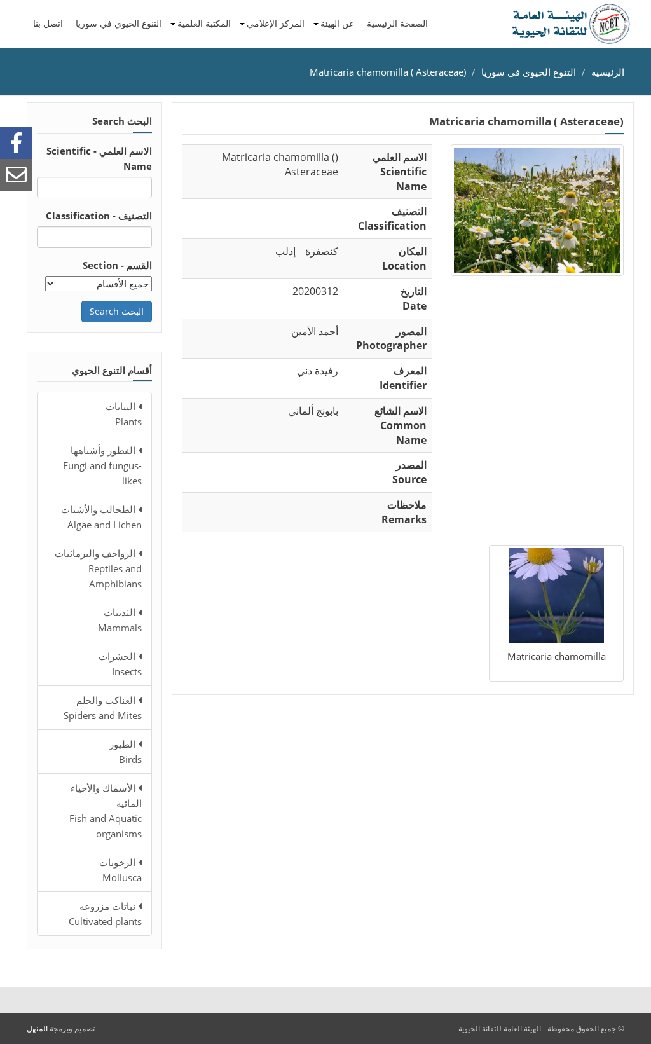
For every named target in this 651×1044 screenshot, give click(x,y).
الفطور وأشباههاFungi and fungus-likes (102, 465)
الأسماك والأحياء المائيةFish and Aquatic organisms (105, 810)
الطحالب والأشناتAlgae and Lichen (101, 517)
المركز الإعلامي (276, 23)
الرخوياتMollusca (120, 870)
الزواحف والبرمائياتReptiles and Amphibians (98, 568)
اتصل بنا (48, 23)
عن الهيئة (337, 23)
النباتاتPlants (124, 414)
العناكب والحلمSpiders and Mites (103, 708)
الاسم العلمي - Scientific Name (99, 158)
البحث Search (117, 311)
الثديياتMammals (120, 620)
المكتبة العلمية (204, 23)
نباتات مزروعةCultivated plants (105, 914)
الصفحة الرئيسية (397, 23)
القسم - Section (117, 265)
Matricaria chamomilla (556, 656)
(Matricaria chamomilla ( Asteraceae (388, 71)
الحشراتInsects (120, 664)
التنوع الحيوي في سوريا (118, 23)
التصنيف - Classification (99, 215)
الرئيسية (607, 71)
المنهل (37, 1028)
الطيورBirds (125, 752)
